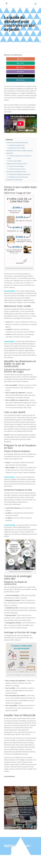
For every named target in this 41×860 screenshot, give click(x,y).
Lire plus (20, 822)
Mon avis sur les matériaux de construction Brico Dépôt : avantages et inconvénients (20, 795)
